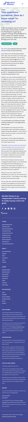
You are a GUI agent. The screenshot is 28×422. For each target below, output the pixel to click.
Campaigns (4, 294)
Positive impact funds (6, 239)
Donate (3, 260)
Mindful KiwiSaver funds (7, 224)
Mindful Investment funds (7, 228)
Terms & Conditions (6, 395)
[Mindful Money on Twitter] (6, 209)
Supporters (4, 253)
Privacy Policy (5, 397)
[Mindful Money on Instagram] (12, 209)
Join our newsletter (6, 296)
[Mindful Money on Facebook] (3, 209)
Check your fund (5, 241)
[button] (22, 3)
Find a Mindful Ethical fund (7, 243)
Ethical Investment (7, 43)
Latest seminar (5, 284)
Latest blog (4, 282)
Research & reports (6, 271)
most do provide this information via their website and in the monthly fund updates (13, 147)
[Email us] (15, 209)
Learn (3, 9)
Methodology (5, 257)
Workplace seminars (6, 298)
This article (4, 48)
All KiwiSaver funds (6, 226)
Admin (14, 416)
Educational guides (6, 269)
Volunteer (4, 262)
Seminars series (5, 276)
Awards (3, 280)
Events (3, 292)
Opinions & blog (5, 274)
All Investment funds (6, 230)
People (3, 255)
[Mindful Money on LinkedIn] (9, 209)
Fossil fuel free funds (6, 237)
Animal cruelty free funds (7, 233)
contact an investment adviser (18, 326)
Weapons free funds (6, 235)
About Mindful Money (6, 251)
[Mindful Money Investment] (10, 4)
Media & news (5, 278)
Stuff (15, 43)
